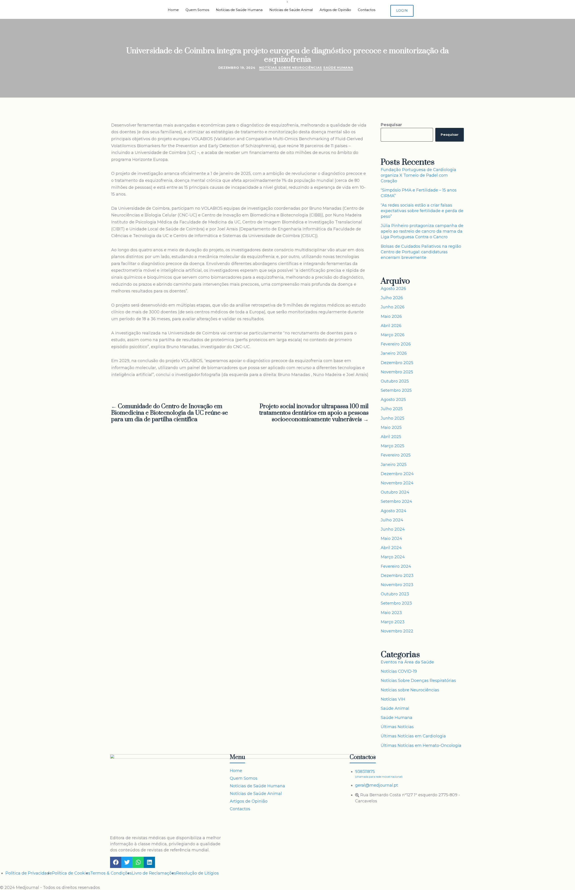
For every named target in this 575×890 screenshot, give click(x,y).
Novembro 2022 (397, 631)
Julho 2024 (392, 520)
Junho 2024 (393, 529)
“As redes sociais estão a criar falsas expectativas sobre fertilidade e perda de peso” (422, 211)
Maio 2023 (391, 612)
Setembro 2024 (396, 501)
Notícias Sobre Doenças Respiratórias (418, 680)
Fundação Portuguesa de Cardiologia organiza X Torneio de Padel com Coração (418, 175)
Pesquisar (391, 124)
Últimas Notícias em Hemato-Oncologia (421, 745)
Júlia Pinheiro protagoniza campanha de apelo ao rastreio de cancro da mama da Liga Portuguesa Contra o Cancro (422, 231)
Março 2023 (393, 621)
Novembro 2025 (397, 371)
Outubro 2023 (395, 594)
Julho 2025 (392, 408)
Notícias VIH (393, 699)
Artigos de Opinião (335, 10)
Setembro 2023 (396, 603)
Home (173, 10)
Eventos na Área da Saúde (407, 662)
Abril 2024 (391, 547)
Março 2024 (393, 556)
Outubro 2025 (395, 381)
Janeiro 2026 (394, 353)
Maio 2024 (391, 538)
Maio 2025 (391, 427)
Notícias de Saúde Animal (291, 10)
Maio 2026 (391, 316)
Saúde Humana (338, 68)
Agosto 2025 (393, 399)
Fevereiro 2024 (396, 566)
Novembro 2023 (397, 584)
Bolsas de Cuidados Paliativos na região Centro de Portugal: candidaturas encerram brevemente (421, 252)
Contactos (366, 10)
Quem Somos (197, 10)
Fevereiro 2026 (396, 344)
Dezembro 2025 (397, 362)
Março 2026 (393, 334)
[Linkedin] (149, 862)
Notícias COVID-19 (399, 671)
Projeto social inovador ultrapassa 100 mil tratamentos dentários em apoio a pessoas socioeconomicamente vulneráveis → (314, 413)
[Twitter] (127, 862)
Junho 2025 (392, 418)
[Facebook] (115, 862)
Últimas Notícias (397, 726)
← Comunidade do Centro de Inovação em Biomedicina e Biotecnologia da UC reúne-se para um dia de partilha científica (169, 413)
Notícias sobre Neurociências (290, 68)
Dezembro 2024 (397, 473)
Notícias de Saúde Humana (239, 10)
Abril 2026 (391, 325)
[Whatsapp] (138, 862)
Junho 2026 (393, 307)
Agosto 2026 (393, 288)
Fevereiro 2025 (396, 455)
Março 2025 (392, 445)
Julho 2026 (392, 297)
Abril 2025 (391, 436)
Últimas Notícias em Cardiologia (413, 736)
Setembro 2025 (396, 390)
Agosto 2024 (393, 510)
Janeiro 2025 (394, 464)
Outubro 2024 (395, 492)
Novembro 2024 (397, 483)
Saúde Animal (395, 708)
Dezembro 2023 (397, 575)
